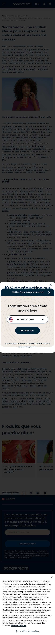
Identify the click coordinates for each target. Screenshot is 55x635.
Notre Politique (18, 625)
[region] (27, 604)
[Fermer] (52, 577)
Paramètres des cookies (27, 631)
